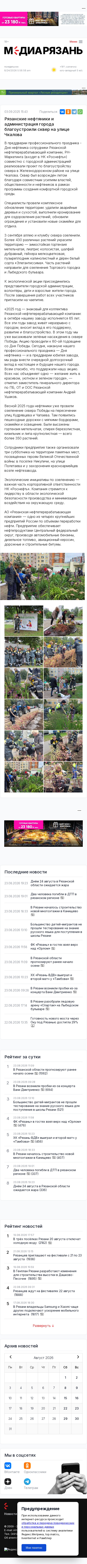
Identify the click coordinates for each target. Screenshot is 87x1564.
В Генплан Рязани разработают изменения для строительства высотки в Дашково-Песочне (44, 1274)
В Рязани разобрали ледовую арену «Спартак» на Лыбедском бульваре (54, 1005)
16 (76, 1398)
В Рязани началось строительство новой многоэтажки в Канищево (56, 909)
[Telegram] (74, 111)
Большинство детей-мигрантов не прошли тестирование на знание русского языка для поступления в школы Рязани (56, 929)
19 (32, 1408)
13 (43, 1398)
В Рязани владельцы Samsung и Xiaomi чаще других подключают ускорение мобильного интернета (46, 1310)
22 (65, 1408)
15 (65, 1398)
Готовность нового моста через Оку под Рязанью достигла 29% (55, 1020)
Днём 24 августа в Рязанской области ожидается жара (52, 883)
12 (32, 1398)
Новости (10, 1514)
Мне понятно (34, 1547)
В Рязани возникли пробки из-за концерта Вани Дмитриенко (54, 990)
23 (77, 1408)
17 (10, 1408)
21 (54, 1408)
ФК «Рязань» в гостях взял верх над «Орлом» (47, 1121)
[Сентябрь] (77, 1357)
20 (43, 1408)
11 (21, 1398)
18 (20, 1408)
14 (54, 1398)
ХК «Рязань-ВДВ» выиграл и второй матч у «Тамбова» (51, 977)
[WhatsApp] (80, 111)
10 (10, 1398)
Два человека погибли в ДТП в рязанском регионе (54, 896)
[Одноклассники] (68, 111)
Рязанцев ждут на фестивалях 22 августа (44, 1291)
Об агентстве (12, 1537)
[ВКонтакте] (62, 111)
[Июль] (10, 1357)
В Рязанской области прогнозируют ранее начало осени (52, 961)
